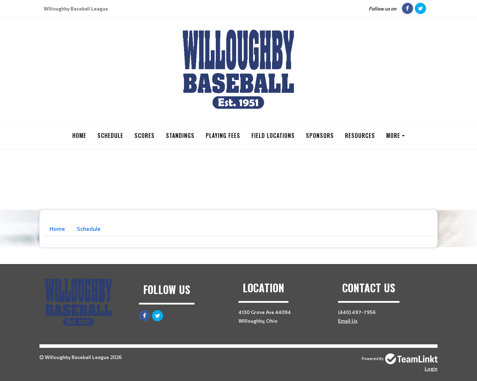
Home (79, 135)
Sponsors (320, 135)
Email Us (348, 321)
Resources (360, 135)
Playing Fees (223, 135)
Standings (180, 135)
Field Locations (273, 135)
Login (431, 369)
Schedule (110, 135)
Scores (144, 135)
